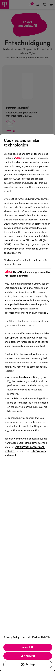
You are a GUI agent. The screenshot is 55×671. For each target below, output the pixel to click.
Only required (27, 655)
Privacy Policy (11, 637)
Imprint (26, 637)
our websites (19, 300)
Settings (30, 664)
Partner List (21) (41, 637)
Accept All (27, 647)
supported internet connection (23, 304)
